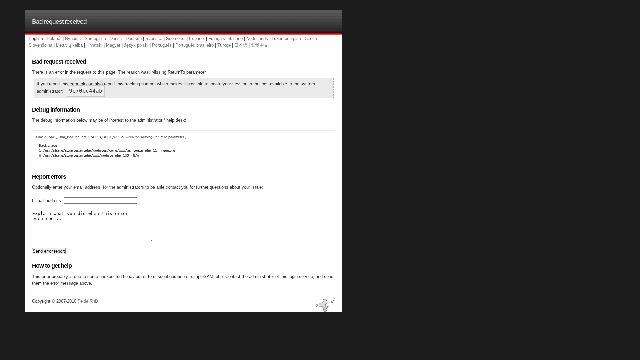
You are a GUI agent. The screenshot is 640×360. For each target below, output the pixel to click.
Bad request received (59, 21)
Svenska (153, 38)
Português (162, 45)
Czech (311, 38)
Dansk (116, 38)
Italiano (236, 38)
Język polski (136, 45)
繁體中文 (259, 45)
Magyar (113, 45)
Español (197, 38)
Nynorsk (73, 38)
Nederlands (257, 38)
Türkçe (224, 45)
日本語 (240, 45)
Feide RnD (88, 301)
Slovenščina (40, 45)
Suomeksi (175, 38)
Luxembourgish (286, 38)
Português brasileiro (194, 45)
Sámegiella (95, 38)
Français (216, 38)
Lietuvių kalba (69, 45)
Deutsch (134, 38)
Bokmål (54, 38)
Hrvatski (94, 45)
